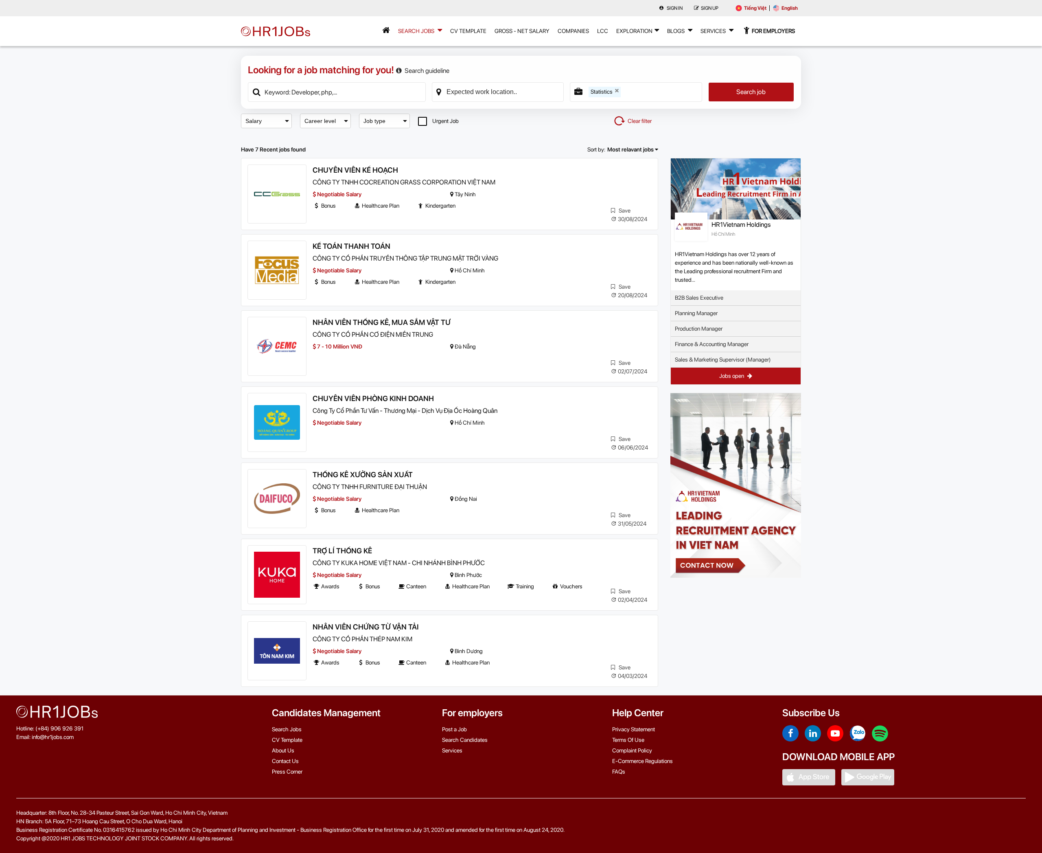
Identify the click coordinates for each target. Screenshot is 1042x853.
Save (623, 210)
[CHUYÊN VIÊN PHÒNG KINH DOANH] (277, 422)
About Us (283, 750)
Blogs (676, 31)
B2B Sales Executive (699, 297)
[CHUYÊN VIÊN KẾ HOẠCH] (277, 194)
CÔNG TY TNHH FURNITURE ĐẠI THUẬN (370, 487)
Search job (751, 92)
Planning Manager (696, 313)
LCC (602, 31)
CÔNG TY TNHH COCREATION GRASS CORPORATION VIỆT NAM (404, 182)
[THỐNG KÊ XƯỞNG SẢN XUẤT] (277, 499)
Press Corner (287, 771)
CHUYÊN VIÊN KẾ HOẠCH (355, 170)
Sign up (709, 8)
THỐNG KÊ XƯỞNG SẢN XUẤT (363, 474)
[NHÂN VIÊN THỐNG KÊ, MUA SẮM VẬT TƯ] (277, 346)
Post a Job (454, 729)
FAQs (618, 771)
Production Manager (698, 328)
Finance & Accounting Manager (712, 344)
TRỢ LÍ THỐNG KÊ (342, 550)
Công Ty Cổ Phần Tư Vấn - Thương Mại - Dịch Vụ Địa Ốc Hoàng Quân (405, 410)
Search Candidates (465, 740)
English (790, 8)
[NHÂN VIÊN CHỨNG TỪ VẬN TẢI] (277, 651)
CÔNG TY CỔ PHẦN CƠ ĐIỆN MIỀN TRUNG (373, 334)
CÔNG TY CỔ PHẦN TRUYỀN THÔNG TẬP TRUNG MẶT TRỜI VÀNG (405, 258)
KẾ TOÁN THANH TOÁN (351, 246)
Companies (573, 31)
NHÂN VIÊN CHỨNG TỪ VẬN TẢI (366, 627)
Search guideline (427, 71)
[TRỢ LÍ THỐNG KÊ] (277, 575)
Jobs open (732, 376)
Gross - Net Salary (522, 31)
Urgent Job (445, 121)
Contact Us (285, 761)
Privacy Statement (633, 729)
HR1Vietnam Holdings (741, 224)
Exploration (634, 31)
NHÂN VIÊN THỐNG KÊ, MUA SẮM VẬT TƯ (382, 322)
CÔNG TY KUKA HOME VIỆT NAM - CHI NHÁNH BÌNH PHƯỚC (399, 563)
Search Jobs (417, 31)
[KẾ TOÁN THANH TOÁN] (277, 270)
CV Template (468, 31)
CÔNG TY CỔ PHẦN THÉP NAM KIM (362, 639)
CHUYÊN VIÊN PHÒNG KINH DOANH (373, 398)
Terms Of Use (628, 740)
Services (714, 31)
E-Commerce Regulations (642, 761)
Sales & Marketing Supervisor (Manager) (723, 359)
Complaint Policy (632, 750)
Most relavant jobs (631, 149)
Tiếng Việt (755, 8)
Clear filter (640, 121)
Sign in (674, 8)
